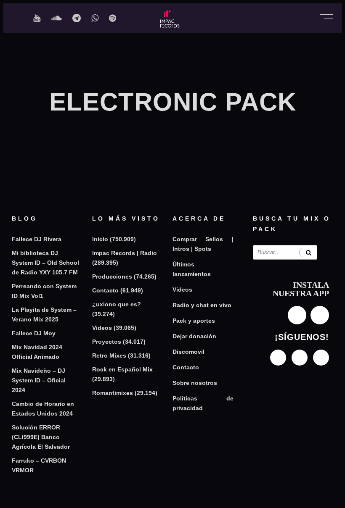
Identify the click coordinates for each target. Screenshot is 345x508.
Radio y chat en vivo (201, 305)
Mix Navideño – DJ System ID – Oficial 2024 (39, 380)
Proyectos (106, 341)
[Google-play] (319, 315)
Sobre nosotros (194, 382)
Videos (102, 327)
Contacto (105, 290)
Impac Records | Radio (124, 253)
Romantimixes (112, 393)
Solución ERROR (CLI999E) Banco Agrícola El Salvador (41, 437)
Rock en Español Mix (122, 369)
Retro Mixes (109, 355)
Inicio (100, 239)
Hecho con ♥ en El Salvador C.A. (172, 497)
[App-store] (297, 315)
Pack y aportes (193, 320)
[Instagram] (278, 358)
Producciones (112, 276)
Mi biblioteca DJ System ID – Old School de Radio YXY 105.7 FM (45, 263)
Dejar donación (194, 336)
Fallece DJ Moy (34, 333)
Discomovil (188, 351)
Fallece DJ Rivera (36, 239)
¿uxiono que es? (116, 304)
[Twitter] (321, 358)
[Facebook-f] (300, 358)
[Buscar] (308, 252)
